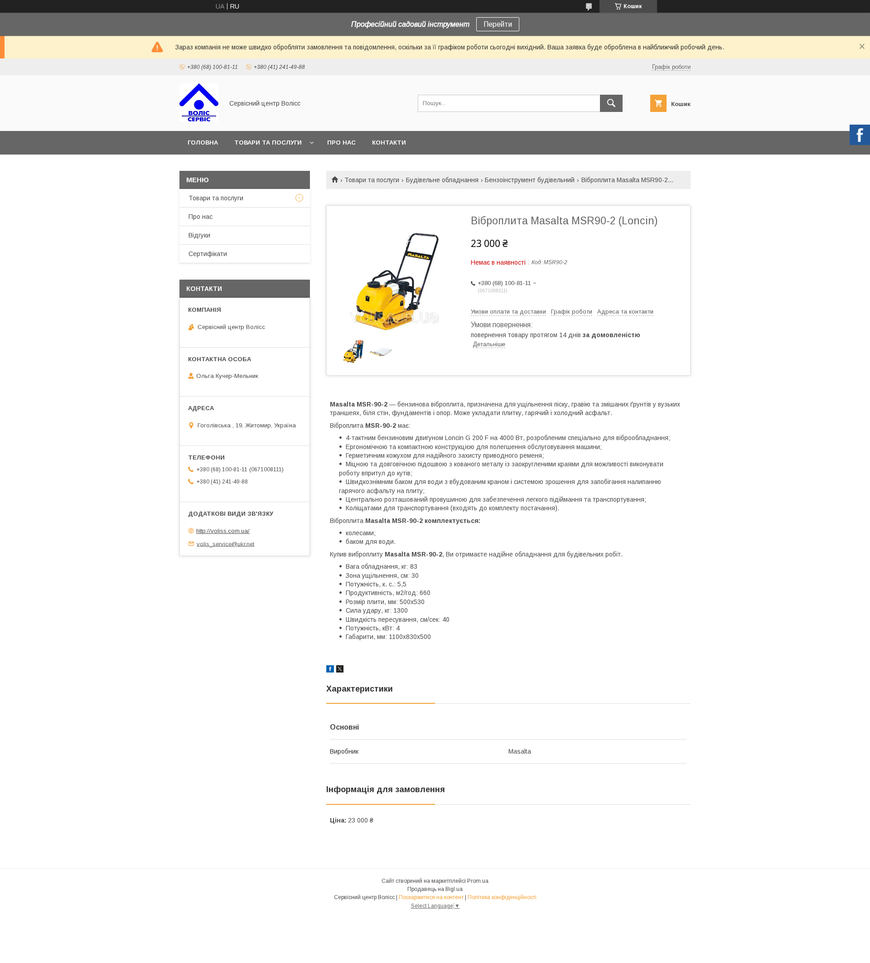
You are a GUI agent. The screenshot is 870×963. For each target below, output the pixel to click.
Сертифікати (207, 253)
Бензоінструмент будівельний (530, 180)
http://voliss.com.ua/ (223, 530)
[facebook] (330, 670)
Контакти (389, 142)
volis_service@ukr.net (225, 543)
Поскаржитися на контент (431, 897)
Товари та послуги (268, 142)
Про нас (341, 142)
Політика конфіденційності (502, 897)
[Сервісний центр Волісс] (198, 119)
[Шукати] (611, 103)
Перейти (497, 24)
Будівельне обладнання (442, 180)
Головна (203, 142)
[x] (339, 670)
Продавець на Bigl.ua (435, 889)
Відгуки (199, 235)
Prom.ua (477, 881)
